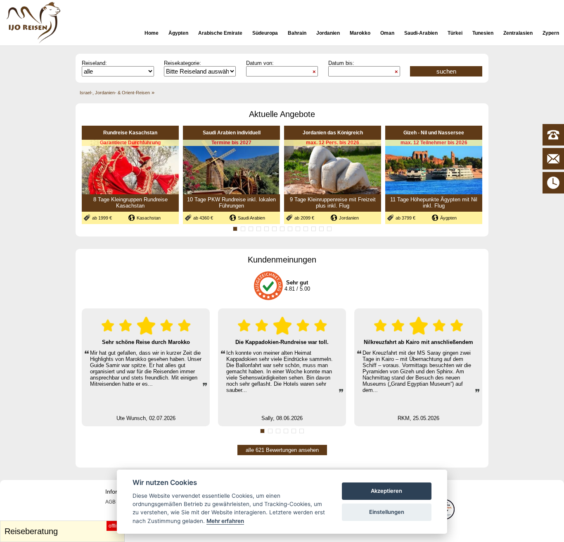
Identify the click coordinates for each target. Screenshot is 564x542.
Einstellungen (386, 512)
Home (152, 33)
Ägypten (178, 33)
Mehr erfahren (225, 521)
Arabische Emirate (220, 33)
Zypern (551, 33)
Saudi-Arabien (421, 33)
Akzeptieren (386, 490)
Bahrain (297, 33)
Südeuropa (265, 33)
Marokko (360, 33)
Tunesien (482, 33)
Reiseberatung (63, 529)
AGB (110, 502)
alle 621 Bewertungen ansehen (282, 450)
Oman (387, 33)
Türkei (455, 33)
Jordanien (328, 33)
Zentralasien (518, 33)
